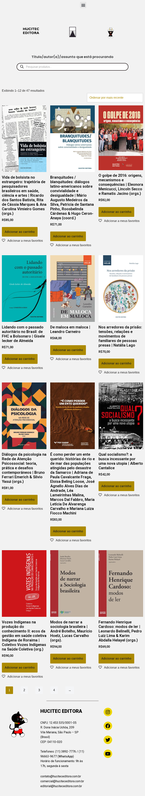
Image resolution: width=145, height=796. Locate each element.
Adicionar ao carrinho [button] (20, 232)
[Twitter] (108, 740)
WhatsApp (66, 756)
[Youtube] (108, 754)
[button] (83, 5)
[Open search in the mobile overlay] (72, 66)
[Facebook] (108, 726)
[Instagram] (108, 712)
